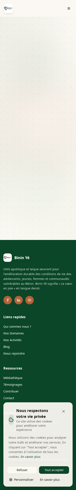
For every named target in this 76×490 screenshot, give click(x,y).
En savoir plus (31, 457)
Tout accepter (54, 470)
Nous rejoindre (14, 353)
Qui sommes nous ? (17, 326)
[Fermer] (63, 411)
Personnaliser (24, 480)
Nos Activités (12, 340)
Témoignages (12, 385)
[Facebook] (7, 300)
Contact (48, 191)
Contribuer (29, 191)
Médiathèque (12, 378)
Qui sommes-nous (23, 183)
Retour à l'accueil (41, 140)
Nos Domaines (13, 333)
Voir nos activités (41, 152)
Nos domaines (52, 183)
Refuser (22, 470)
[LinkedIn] (18, 300)
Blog (6, 347)
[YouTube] (29, 300)
